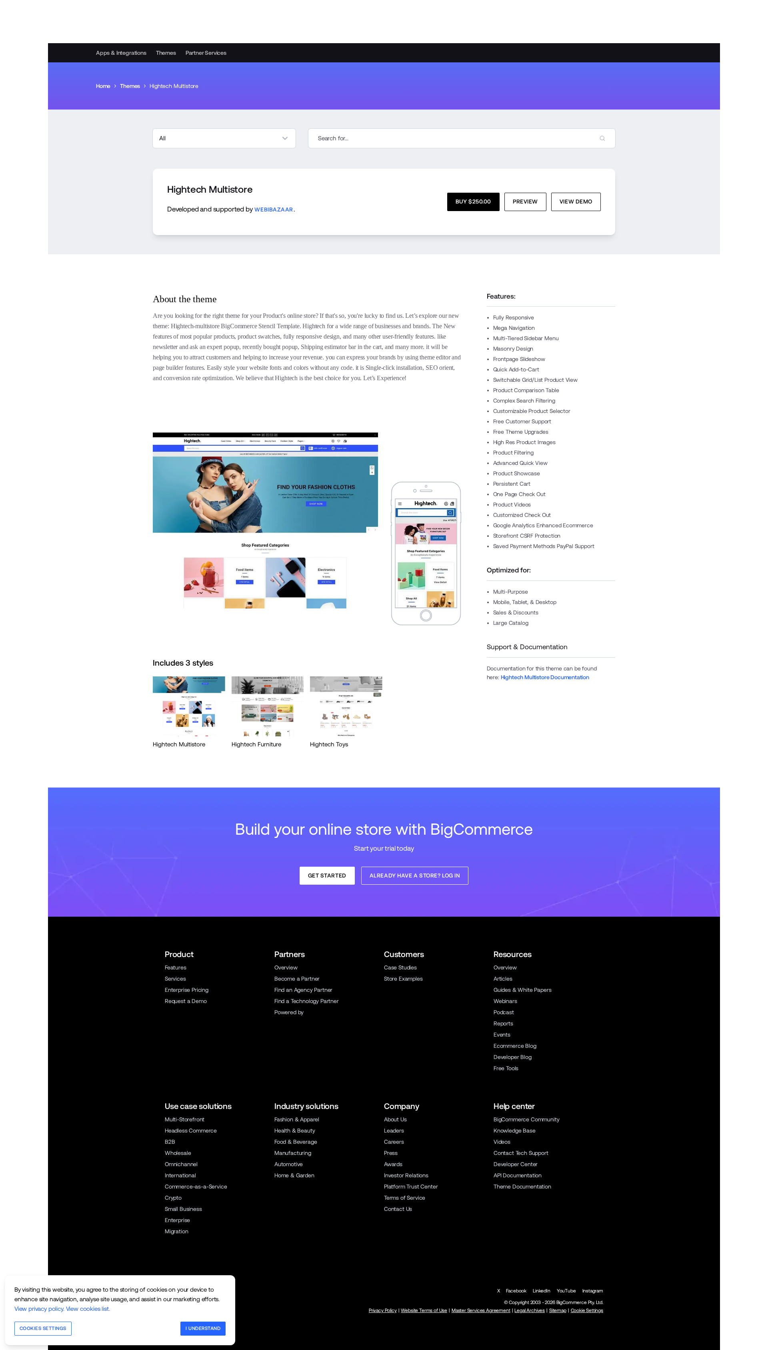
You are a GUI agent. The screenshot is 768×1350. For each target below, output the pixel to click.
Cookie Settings (587, 1310)
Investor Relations (406, 1175)
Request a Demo (186, 1001)
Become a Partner (297, 978)
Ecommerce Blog (515, 1046)
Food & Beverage (295, 1142)
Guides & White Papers (522, 990)
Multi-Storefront (184, 1119)
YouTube (566, 1291)
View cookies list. (88, 1308)
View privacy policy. (39, 1308)
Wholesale (178, 1153)
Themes (166, 53)
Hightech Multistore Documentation (545, 677)
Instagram (592, 1291)
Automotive (288, 1164)
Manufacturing (292, 1153)
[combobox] (461, 138)
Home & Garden (294, 1175)
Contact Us (398, 1209)
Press (391, 1153)
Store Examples (403, 978)
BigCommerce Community (526, 1119)
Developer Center (516, 1164)
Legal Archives (529, 1310)
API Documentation (518, 1175)
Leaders (394, 1130)
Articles (503, 978)
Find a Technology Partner (306, 1001)
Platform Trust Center (411, 1186)
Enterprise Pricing (186, 990)
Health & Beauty (294, 1130)
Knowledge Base (515, 1130)
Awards (393, 1164)
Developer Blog (513, 1057)
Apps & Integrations (121, 53)
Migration (176, 1231)
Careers (394, 1142)
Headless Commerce (191, 1130)
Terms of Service (404, 1197)
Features (175, 967)
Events (502, 1034)
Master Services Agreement (481, 1310)
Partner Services (206, 53)
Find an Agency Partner (303, 990)
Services (175, 978)
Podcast (504, 1012)
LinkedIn (541, 1291)
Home (103, 86)
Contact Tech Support (521, 1153)
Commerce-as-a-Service (196, 1186)
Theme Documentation (522, 1186)
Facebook (516, 1291)
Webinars (505, 1001)
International (180, 1175)
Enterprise (177, 1220)
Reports (503, 1023)
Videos (502, 1142)
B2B (170, 1142)
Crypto (173, 1197)
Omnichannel (181, 1164)
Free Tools (506, 1068)
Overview (286, 967)
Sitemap (557, 1310)
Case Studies (400, 967)
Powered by (289, 1012)
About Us (395, 1119)
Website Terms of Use (424, 1310)
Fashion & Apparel (296, 1119)
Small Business (183, 1209)
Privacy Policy (383, 1310)
